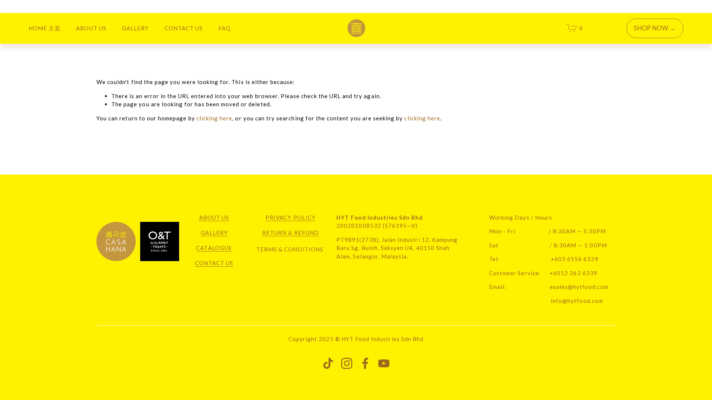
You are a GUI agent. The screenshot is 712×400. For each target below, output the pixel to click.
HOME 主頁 (44, 28)
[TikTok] (328, 363)
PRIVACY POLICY (291, 217)
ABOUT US (91, 28)
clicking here (215, 118)
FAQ (224, 28)
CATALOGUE (214, 247)
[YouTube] (384, 363)
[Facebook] (365, 363)
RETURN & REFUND (290, 232)
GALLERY (214, 232)
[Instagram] (347, 363)
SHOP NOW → (655, 28)
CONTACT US (184, 28)
